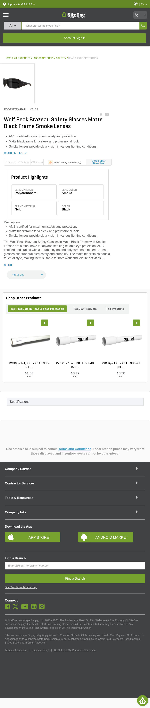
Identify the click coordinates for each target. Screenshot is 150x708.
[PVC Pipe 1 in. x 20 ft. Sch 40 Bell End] (75, 340)
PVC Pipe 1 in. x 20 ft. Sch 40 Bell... (75, 365)
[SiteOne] (73, 17)
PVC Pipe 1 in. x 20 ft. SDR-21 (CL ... (121, 365)
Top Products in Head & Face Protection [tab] (37, 308)
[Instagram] (42, 608)
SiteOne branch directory (21, 587)
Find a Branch (15, 558)
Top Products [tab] (115, 308)
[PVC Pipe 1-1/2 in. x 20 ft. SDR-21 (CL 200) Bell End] (29, 340)
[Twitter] (16, 608)
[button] (20, 4)
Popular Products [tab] (85, 308)
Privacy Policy (40, 650)
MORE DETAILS (16, 153)
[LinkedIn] (34, 608)
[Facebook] (8, 608)
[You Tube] (25, 608)
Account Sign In (75, 38)
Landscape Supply (44, 58)
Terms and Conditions (74, 449)
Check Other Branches (99, 162)
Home (8, 58)
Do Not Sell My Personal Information (75, 650)
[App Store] (38, 539)
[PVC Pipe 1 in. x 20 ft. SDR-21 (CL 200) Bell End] (121, 340)
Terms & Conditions (16, 650)
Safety (61, 58)
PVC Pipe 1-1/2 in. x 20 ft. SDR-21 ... (29, 365)
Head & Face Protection (83, 58)
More (8, 265)
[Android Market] (111, 539)
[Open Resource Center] (142, 700)
